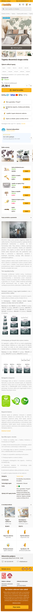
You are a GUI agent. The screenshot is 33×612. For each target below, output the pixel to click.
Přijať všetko (16, 607)
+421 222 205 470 (8, 561)
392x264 (10, 71)
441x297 (16, 71)
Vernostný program (21, 585)
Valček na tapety (16, 175)
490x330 (22, 71)
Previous (2, 514)
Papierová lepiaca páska (18, 199)
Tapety (13, 13)
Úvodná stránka (6, 13)
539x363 (28, 71)
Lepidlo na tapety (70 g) (18, 183)
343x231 (4, 71)
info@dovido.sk (23, 561)
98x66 (3, 68)
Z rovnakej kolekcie (7, 504)
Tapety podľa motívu (22, 13)
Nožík (13, 207)
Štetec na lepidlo (16, 191)
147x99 (8, 68)
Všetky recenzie (11, 130)
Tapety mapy (19, 476)
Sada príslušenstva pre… (18, 167)
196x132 (14, 68)
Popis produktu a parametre (9, 217)
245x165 (20, 68)
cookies (25, 595)
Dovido (23, 123)
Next (29, 32)
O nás (18, 584)
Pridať (26, 171)
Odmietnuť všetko (16, 603)
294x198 (26, 68)
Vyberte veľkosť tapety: (9, 64)
